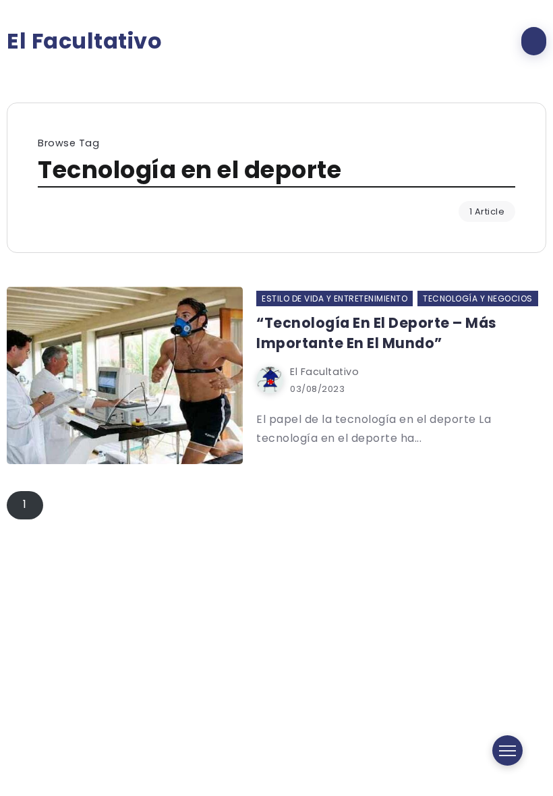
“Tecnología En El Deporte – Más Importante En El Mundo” (376, 332)
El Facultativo (84, 41)
